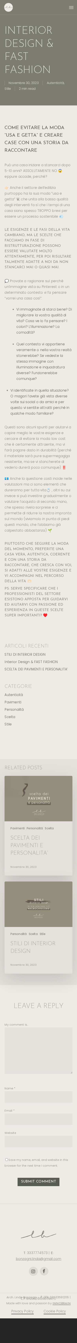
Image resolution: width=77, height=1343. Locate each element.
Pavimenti (13, 702)
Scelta (10, 716)
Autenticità (55, 83)
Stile (8, 88)
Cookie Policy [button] (55, 1311)
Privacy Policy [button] (22, 1311)
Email (9, 1111)
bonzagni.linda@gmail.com (38, 1258)
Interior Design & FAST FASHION (31, 661)
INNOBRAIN (62, 1303)
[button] (71, 7)
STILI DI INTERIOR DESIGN (25, 654)
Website (10, 1133)
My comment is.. (16, 1025)
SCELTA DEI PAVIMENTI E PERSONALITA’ (36, 669)
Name (10, 1088)
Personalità (14, 709)
